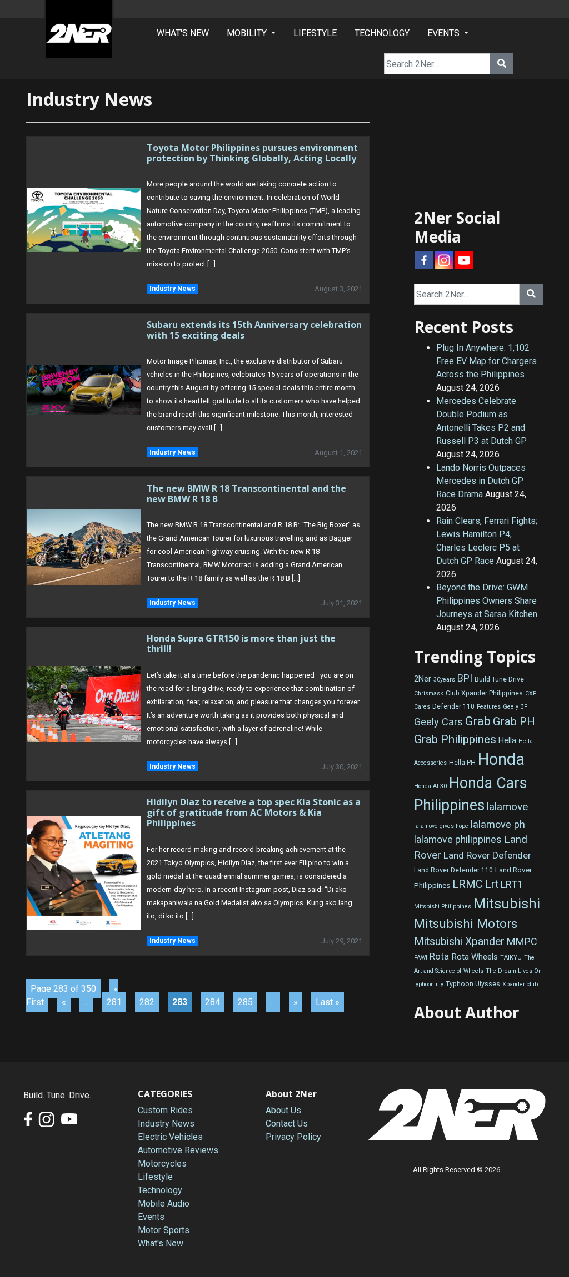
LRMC (467, 884)
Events (151, 1217)
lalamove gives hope (441, 826)
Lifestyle (155, 1177)
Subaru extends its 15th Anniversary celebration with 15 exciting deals (254, 330)
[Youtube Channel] (464, 260)
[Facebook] (424, 260)
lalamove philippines (458, 839)
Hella (507, 740)
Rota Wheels (474, 957)
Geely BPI (516, 706)
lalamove (507, 806)
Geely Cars (438, 722)
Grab (478, 721)
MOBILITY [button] (248, 33)
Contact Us (287, 1123)
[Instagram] (444, 260)
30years (444, 679)
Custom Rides (165, 1110)
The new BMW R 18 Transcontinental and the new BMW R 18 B (246, 493)
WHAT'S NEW (183, 33)
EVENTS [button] (444, 33)
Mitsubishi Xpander (459, 941)
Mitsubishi (506, 903)
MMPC (522, 941)
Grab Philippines (455, 739)
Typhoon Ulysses (473, 984)
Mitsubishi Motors (465, 923)
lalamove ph (498, 824)
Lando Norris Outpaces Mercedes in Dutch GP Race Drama (481, 480)
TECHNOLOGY (382, 33)
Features (489, 706)
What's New (160, 1243)
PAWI (420, 957)
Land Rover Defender (487, 855)
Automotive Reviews (178, 1150)
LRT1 (512, 884)
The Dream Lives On (514, 971)
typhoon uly (428, 984)
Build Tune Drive (499, 679)
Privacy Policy (293, 1137)
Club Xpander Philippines (484, 693)
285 (245, 1002)
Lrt (491, 884)
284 (212, 1002)
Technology (160, 1190)
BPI (464, 678)
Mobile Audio (163, 1203)
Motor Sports (163, 1230)
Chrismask (428, 693)
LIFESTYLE (315, 33)
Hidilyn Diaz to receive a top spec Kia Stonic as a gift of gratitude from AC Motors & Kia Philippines (254, 812)
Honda (501, 759)
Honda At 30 (430, 786)
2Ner (422, 679)
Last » (328, 1002)
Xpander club (520, 984)
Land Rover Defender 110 (453, 870)
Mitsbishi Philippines (442, 906)
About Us (283, 1110)
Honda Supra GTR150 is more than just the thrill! (241, 643)
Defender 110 (453, 706)
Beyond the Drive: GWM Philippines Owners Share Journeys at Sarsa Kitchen (486, 600)
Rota (439, 956)
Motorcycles (162, 1163)
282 (146, 1002)
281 (114, 1002)
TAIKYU (511, 957)
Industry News (172, 288)
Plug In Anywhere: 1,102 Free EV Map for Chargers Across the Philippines (486, 361)
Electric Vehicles (170, 1137)
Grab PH (514, 721)
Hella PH (462, 762)
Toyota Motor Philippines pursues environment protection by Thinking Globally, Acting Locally (252, 153)
